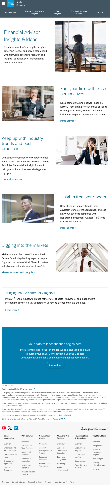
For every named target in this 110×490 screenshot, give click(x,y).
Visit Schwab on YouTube (4, 428)
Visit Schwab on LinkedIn (16, 428)
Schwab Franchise (35, 482)
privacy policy (28, 389)
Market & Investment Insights (97, 452)
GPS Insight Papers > (13, 179)
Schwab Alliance (18, 482)
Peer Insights (98, 458)
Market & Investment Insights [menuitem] (34, 12)
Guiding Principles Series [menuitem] (79, 12)
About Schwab (59, 482)
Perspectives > (68, 120)
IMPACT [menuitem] (99, 12)
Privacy (72, 482)
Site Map (5, 482)
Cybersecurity (80, 461)
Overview (7, 444)
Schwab (48, 482)
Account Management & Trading (45, 450)
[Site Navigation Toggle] (3, 3)
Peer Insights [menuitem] (57, 12)
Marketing (61, 463)
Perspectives (98, 445)
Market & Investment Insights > (18, 272)
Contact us (55, 364)
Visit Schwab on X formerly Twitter (10, 428)
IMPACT (96, 469)
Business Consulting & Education (62, 450)
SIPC (61, 419)
